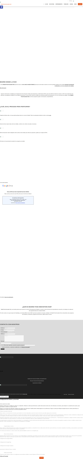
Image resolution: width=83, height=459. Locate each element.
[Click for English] (73, 1)
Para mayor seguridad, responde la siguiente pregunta (14, 345)
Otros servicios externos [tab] (8, 433)
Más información (3, 87)
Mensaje (2, 341)
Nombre (2, 327)
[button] (1, 7)
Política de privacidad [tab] (8, 452)
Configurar (6, 396)
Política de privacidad (25, 347)
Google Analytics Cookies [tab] (8, 426)
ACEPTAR (2, 396)
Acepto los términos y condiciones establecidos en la (16, 347)
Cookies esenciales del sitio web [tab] (6, 411)
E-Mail (2, 329)
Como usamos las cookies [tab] (5, 403)
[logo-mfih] (5, 5)
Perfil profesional (4, 331)
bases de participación (9, 297)
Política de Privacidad (4, 456)
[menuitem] (73, 1)
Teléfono (2, 333)
